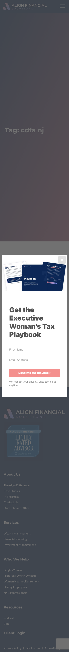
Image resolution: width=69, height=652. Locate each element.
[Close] (62, 260)
